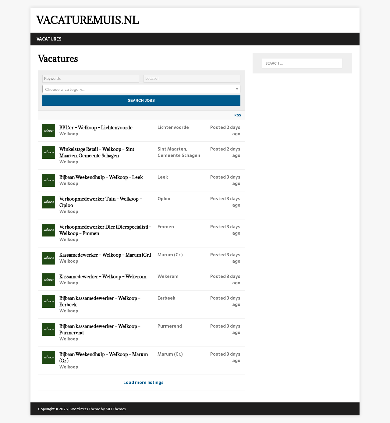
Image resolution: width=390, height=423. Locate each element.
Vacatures (49, 39)
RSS (237, 115)
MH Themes (116, 409)
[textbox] (141, 89)
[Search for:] (302, 63)
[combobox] (141, 89)
